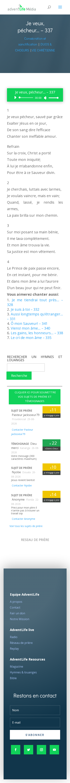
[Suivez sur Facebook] (15, 749)
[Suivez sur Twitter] (28, 749)
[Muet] (45, 97)
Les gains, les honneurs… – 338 (37, 332)
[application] (35, 97)
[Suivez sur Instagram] (41, 749)
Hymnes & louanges (23, 672)
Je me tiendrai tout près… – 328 (35, 302)
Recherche (19, 375)
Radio (13, 637)
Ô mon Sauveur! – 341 (29, 323)
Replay (14, 649)
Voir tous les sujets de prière (26, 526)
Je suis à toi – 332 (25, 309)
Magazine (16, 667)
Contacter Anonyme (23, 518)
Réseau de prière (21, 643)
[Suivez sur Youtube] (54, 749)
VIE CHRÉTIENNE (43, 50)
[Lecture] (15, 97)
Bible (13, 678)
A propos (16, 602)
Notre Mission (19, 619)
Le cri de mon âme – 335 (31, 337)
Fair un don (17, 613)
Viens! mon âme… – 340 (30, 328)
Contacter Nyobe (21, 485)
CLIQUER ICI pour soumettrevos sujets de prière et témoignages (34, 396)
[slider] (53, 97)
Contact (15, 607)
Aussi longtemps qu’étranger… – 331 (35, 316)
